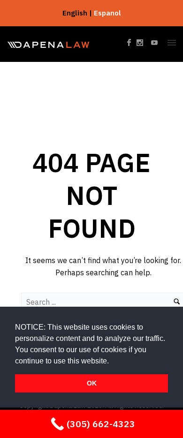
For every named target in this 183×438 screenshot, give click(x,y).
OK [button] (92, 383)
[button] (112, 361)
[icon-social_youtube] (155, 42)
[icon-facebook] (132, 42)
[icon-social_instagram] (143, 42)
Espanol (107, 12)
